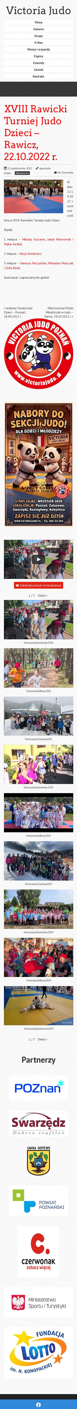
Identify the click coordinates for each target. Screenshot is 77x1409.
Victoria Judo (38, 10)
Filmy (38, 22)
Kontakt (38, 76)
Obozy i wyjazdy (38, 49)
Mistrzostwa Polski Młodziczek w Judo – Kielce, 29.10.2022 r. (58, 312)
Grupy (38, 36)
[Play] (38, 559)
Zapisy (38, 56)
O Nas (38, 43)
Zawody (38, 63)
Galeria (38, 29)
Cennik (38, 70)
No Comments (65, 172)
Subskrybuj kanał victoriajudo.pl (40, 585)
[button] (42, 595)
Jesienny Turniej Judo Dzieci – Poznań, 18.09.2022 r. (18, 312)
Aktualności (22, 173)
